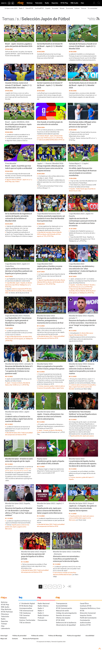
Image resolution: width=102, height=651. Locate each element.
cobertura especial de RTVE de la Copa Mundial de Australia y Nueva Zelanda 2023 (18, 291)
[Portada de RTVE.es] (20, 3)
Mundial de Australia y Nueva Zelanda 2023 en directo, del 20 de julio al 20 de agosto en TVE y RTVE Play (49, 234)
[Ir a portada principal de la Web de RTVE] (9, 597)
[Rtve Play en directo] (9, 3)
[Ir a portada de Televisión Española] (27, 598)
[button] (32, 586)
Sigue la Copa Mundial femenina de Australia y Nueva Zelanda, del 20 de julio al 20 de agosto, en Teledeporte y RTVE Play (82, 291)
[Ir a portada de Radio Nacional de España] (46, 598)
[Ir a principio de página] (99, 648)
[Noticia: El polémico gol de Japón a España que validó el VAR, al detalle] (51, 457)
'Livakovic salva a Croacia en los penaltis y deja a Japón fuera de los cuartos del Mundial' (82, 387)
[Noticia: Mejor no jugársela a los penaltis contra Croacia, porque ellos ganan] (51, 367)
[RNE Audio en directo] (12, 3)
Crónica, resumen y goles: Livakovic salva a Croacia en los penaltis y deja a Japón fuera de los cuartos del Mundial (51, 388)
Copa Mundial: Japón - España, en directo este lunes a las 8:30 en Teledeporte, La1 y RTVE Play (18, 285)
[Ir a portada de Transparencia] (78, 598)
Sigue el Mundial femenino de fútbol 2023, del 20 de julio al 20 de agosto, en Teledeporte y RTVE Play (19, 338)
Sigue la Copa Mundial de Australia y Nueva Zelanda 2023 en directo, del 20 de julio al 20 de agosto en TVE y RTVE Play (51, 282)
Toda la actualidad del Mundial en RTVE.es (51, 140)
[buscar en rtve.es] (99, 3)
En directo (83, 333)
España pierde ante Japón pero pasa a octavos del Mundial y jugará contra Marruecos (81, 518)
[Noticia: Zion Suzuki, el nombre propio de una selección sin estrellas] (51, 122)
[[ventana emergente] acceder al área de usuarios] (94, 3)
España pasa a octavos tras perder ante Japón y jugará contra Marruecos (17, 526)
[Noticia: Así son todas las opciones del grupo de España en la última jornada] (35, 552)
